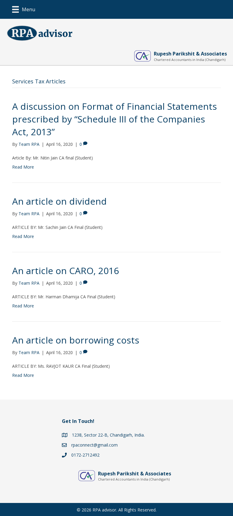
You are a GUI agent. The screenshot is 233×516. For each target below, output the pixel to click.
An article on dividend (59, 201)
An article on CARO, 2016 (65, 270)
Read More (23, 167)
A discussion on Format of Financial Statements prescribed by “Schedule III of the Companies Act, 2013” (114, 119)
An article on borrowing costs (75, 340)
